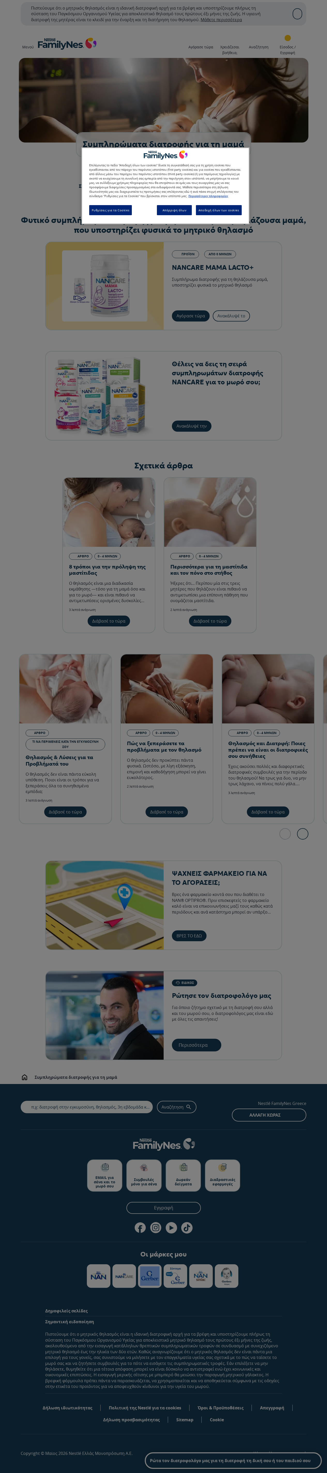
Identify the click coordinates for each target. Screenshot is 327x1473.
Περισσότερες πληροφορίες (208, 196)
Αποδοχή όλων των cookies (219, 210)
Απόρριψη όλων (174, 210)
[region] (165, 185)
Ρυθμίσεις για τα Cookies (111, 210)
